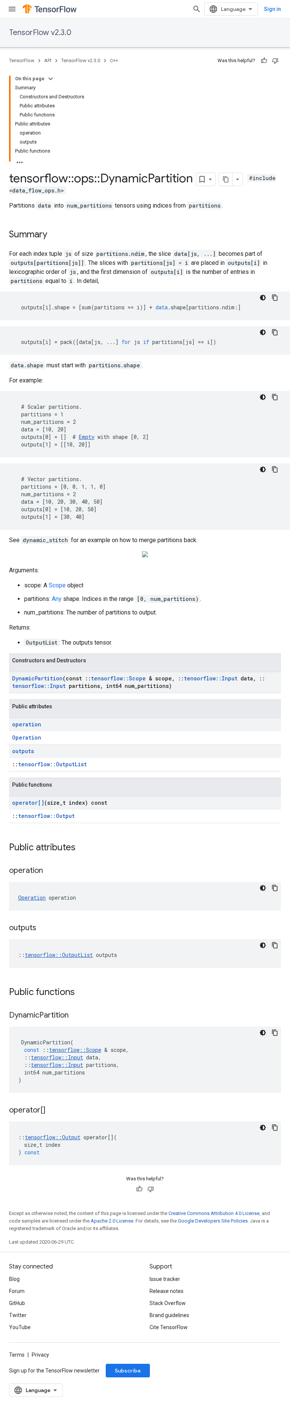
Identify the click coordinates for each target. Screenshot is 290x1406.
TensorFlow (21, 60)
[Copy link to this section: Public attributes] (83, 848)
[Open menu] (12, 9)
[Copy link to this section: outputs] (43, 928)
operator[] (28, 802)
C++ (114, 60)
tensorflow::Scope (118, 678)
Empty (86, 436)
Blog (14, 1279)
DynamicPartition (37, 678)
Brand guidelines (169, 1315)
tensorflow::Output (46, 815)
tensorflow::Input (211, 678)
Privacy (40, 1355)
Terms (17, 1355)
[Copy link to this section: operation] (50, 871)
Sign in (272, 9)
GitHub (17, 1303)
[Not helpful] (275, 60)
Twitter (17, 1315)
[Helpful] (264, 60)
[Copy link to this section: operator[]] (52, 1110)
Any (57, 598)
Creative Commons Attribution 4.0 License (213, 1213)
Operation (26, 737)
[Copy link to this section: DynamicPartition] (76, 1015)
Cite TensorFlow (169, 1327)
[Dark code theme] (263, 298)
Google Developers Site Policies (213, 1221)
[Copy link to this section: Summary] (54, 235)
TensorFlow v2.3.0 (40, 32)
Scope (57, 585)
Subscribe (128, 1370)
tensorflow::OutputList (52, 764)
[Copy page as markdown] (226, 179)
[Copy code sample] (275, 298)
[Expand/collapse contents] (50, 78)
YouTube (20, 1327)
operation (26, 724)
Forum (17, 1291)
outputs (23, 751)
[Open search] (196, 9)
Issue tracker (165, 1279)
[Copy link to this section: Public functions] (82, 992)
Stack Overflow (168, 1303)
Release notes (167, 1291)
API (47, 60)
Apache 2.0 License (112, 1221)
